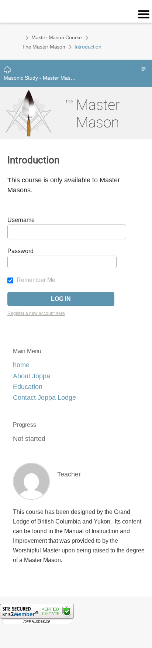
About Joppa (31, 376)
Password (20, 251)
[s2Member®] (37, 614)
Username (21, 220)
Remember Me (35, 280)
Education (27, 387)
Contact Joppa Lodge (44, 397)
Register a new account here (36, 313)
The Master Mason (43, 47)
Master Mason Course (56, 37)
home (21, 365)
